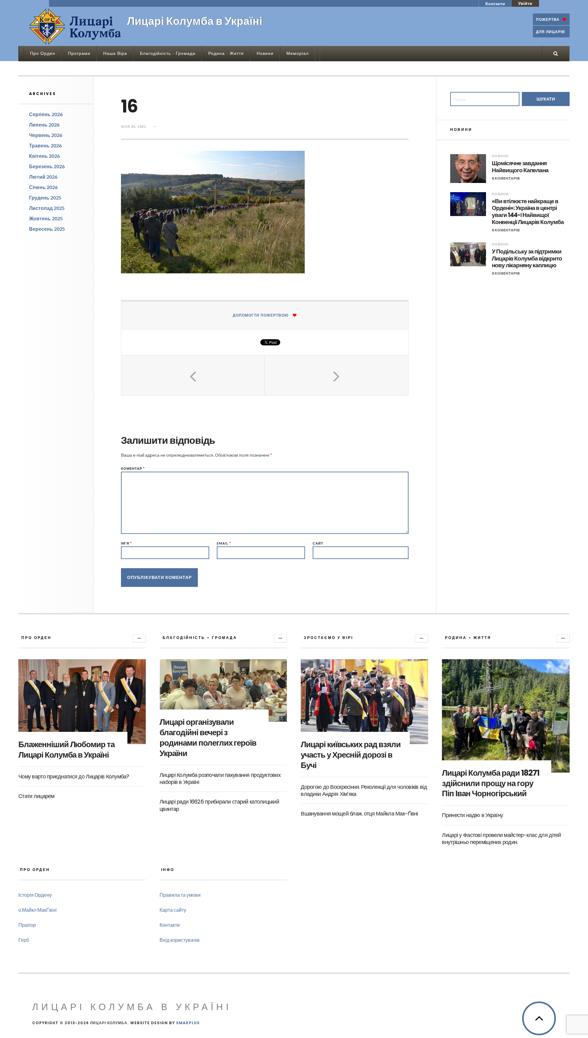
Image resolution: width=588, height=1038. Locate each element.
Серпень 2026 (45, 114)
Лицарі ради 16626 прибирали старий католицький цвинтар (219, 805)
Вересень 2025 (47, 229)
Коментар (133, 468)
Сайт (318, 543)
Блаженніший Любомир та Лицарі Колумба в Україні (66, 749)
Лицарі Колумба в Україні (132, 1006)
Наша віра (115, 53)
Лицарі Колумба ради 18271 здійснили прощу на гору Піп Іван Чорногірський (490, 783)
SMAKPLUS (188, 1022)
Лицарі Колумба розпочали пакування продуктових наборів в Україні (220, 778)
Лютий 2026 (43, 177)
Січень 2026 (43, 187)
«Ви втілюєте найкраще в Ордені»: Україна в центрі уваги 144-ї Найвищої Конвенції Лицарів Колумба (528, 212)
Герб (23, 940)
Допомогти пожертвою (260, 315)
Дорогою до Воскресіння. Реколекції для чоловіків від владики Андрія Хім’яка (364, 790)
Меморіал (297, 53)
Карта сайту (173, 910)
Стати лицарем (36, 796)
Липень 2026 (44, 124)
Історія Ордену (35, 895)
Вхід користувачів (180, 940)
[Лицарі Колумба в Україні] (75, 26)
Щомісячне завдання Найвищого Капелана (520, 167)
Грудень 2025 (45, 197)
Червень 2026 (45, 135)
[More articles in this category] (139, 638)
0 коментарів (506, 178)
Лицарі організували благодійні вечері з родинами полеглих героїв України (208, 738)
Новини (265, 53)
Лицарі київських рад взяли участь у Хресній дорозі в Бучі (351, 755)
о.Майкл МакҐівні (37, 910)
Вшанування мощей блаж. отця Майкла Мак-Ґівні (359, 813)
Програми (79, 53)
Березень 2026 (47, 166)
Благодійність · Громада (167, 53)
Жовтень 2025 (46, 218)
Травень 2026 (45, 145)
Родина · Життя (226, 53)
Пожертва (548, 19)
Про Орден (42, 53)
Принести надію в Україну (472, 815)
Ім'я (126, 543)
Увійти (525, 3)
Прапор (27, 925)
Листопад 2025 (47, 208)
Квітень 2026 (44, 156)
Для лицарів (550, 31)
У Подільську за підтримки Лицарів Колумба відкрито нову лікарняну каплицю (527, 258)
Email (224, 543)
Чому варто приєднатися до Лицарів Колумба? (73, 776)
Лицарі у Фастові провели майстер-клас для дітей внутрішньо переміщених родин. (501, 838)
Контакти (495, 3)
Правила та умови (180, 895)
